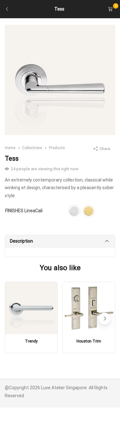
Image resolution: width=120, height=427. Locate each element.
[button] (104, 319)
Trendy (31, 341)
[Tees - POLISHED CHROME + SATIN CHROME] (60, 79)
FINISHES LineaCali (24, 210)
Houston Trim (88, 341)
